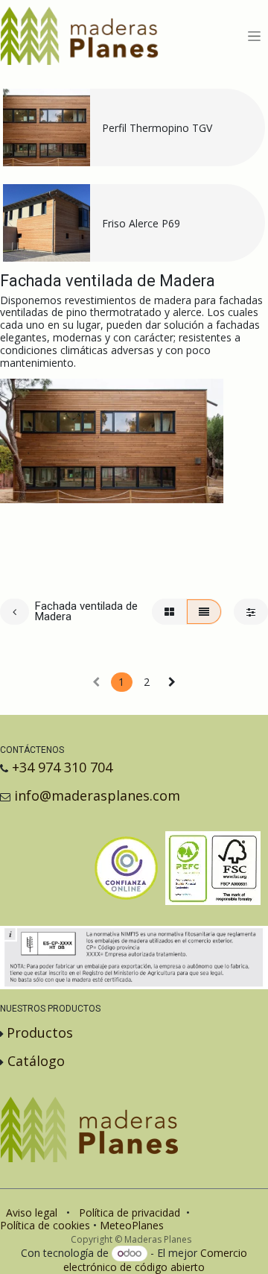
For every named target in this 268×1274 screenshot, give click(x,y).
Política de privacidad (129, 1212)
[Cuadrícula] (169, 612)
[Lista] (204, 612)
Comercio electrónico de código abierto (155, 1260)
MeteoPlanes (132, 1225)
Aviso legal (31, 1212)
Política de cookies (45, 1225)
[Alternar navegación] (254, 36)
